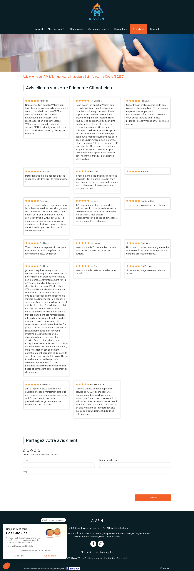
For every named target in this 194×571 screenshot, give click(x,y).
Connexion (165, 568)
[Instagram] (101, 544)
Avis (25, 471)
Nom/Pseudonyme (109, 460)
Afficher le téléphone (118, 528)
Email (25, 460)
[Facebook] (93, 544)
